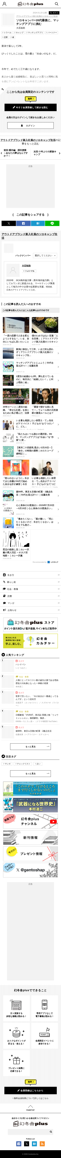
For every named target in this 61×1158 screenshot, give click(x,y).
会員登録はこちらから (31, 1090)
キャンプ (19, 32)
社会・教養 (12, 589)
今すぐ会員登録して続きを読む (32, 107)
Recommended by (40, 562)
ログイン (30, 125)
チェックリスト (23, 764)
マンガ (11, 603)
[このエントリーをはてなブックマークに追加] (34, 1144)
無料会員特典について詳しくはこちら (31, 1098)
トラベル (7, 32)
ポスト (55, 13)
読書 (10, 596)
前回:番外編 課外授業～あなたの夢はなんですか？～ (16, 153)
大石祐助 (26, 265)
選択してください (43, 255)
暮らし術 (11, 582)
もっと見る (30, 746)
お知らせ (12, 610)
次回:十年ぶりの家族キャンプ (45, 153)
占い (39, 764)
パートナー (52, 32)
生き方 (11, 575)
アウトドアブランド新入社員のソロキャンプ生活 (37, 16)
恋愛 (6, 37)
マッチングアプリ (35, 32)
